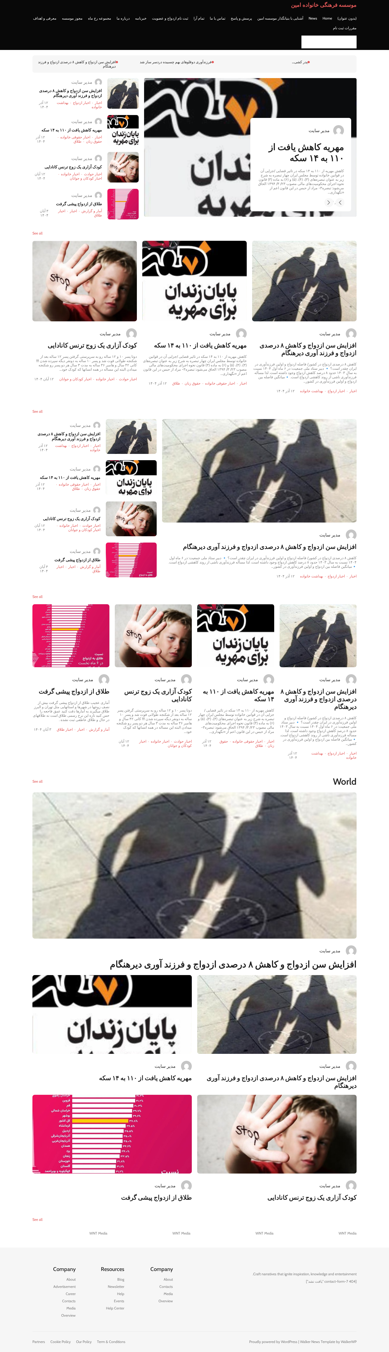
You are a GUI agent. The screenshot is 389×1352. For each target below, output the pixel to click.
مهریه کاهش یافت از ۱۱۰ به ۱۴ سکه (175, 62)
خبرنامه (141, 18)
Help (120, 1294)
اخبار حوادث (93, 174)
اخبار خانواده (70, 174)
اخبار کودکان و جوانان (86, 178)
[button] (339, 202)
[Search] (306, 41)
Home (327, 18)
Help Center (115, 1308)
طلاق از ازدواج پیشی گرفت (79, 203)
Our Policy (84, 1342)
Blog (120, 1279)
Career (71, 1294)
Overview (165, 1301)
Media (168, 1294)
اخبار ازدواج (81, 103)
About (168, 1279)
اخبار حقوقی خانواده (75, 137)
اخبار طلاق (65, 729)
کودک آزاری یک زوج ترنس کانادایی (81, 62)
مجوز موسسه (72, 18)
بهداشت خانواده (311, 391)
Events (119, 1301)
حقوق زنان (94, 141)
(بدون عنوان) (347, 18)
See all (37, 233)
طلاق (77, 141)
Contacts (166, 1286)
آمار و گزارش (91, 211)
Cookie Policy (60, 1342)
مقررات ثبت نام (345, 28)
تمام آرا (199, 18)
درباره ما (123, 18)
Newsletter (116, 1286)
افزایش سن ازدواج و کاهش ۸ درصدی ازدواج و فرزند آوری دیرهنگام (256, 64)
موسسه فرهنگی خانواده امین (324, 5)
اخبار (98, 103)
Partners (38, 1342)
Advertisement (64, 1286)
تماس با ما (217, 18)
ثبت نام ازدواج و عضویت (170, 18)
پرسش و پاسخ (241, 18)
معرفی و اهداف (45, 18)
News (313, 18)
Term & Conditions (111, 1342)
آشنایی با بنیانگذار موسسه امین (280, 18)
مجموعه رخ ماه (99, 18)
